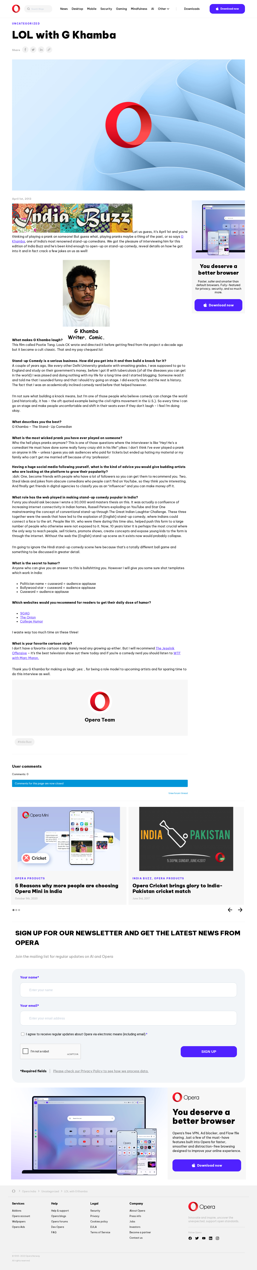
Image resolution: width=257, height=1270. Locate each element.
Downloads (192, 8)
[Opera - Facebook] (190, 1238)
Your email (28, 1006)
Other (162, 8)
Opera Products (30, 878)
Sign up (208, 1052)
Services (18, 1203)
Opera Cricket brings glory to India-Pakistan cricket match (178, 888)
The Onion (28, 617)
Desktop (77, 8)
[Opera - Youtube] (203, 1238)
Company (136, 1203)
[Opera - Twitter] (197, 1238)
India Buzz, (143, 878)
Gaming (121, 8)
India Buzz (26, 741)
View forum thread (178, 793)
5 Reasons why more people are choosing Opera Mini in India (66, 888)
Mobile (91, 8)
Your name (28, 977)
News (64, 8)
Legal (94, 1203)
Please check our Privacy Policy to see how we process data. (101, 1071)
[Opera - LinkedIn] (210, 1238)
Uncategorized (26, 23)
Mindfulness (139, 8)
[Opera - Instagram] (217, 1238)
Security (106, 8)
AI (152, 8)
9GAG (25, 613)
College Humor (31, 621)
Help (54, 1203)
